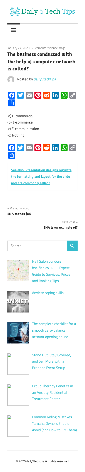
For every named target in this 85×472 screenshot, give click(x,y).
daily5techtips (45, 79)
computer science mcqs (50, 48)
